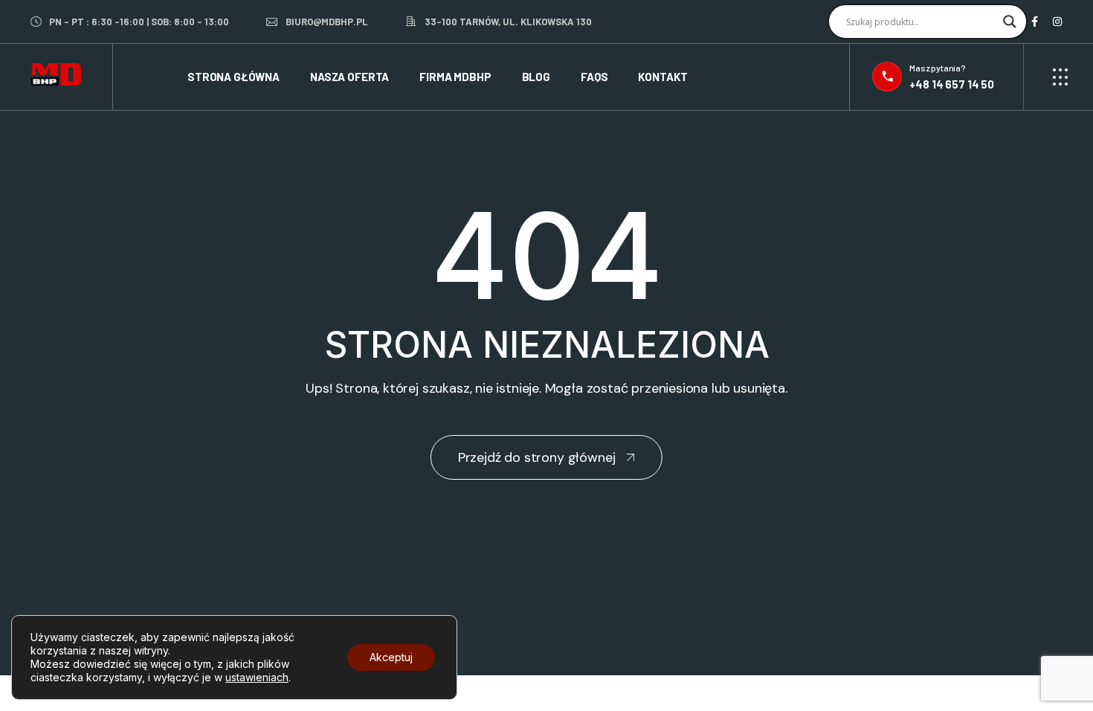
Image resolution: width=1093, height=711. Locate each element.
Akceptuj (391, 657)
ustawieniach (256, 677)
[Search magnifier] (1009, 21)
